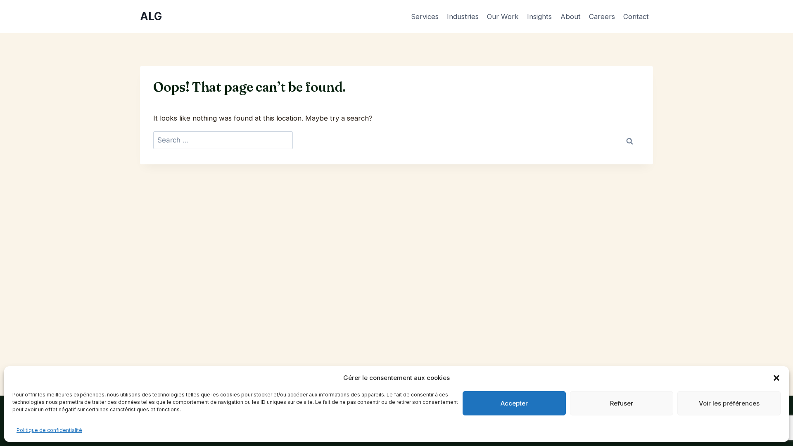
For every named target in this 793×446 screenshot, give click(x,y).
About (570, 16)
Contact (636, 16)
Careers (602, 16)
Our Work (503, 16)
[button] (776, 378)
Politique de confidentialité (49, 430)
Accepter (514, 403)
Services (425, 16)
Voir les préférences (729, 403)
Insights (539, 16)
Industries (463, 16)
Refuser (621, 403)
